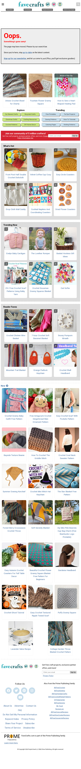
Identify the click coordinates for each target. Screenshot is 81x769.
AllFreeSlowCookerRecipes (59, 715)
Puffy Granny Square (67, 612)
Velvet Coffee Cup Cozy (40, 174)
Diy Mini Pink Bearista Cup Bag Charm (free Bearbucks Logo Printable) (66, 532)
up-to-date (27, 52)
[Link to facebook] (8, 690)
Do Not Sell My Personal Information (20, 714)
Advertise (18, 706)
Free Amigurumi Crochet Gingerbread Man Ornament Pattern (40, 419)
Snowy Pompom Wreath (65, 337)
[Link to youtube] (20, 697)
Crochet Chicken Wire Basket (15, 337)
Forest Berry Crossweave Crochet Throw (14, 529)
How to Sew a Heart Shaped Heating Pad (66, 102)
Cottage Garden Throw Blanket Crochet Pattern (60, 650)
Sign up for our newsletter (15, 58)
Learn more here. (11, 743)
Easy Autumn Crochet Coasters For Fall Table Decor (14, 573)
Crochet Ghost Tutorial (14, 612)
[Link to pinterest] (24, 690)
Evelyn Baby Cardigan (15, 253)
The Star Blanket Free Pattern (66, 493)
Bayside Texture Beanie (14, 455)
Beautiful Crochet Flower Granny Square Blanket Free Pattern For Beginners (40, 575)
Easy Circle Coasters (65, 174)
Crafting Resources (30, 119)
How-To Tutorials (69, 119)
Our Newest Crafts (11, 114)
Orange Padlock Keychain (40, 371)
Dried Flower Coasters (65, 209)
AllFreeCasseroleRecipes (59, 718)
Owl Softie (65, 288)
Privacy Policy (28, 719)
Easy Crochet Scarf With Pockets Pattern (67, 417)
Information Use (27, 138)
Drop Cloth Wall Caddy (16, 209)
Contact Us (31, 706)
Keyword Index (12, 719)
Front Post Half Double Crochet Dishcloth (16, 176)
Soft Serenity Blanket (40, 528)
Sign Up (74, 136)
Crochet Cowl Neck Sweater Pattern (67, 457)
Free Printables (51, 114)
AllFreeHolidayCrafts (59, 694)
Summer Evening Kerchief (14, 491)
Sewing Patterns (50, 119)
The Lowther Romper (40, 253)
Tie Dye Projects (69, 114)
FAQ (20, 710)
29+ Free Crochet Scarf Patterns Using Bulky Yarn (15, 291)
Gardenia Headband (67, 570)
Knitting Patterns (69, 125)
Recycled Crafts (30, 114)
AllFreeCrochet (59, 688)
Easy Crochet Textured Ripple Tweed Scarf (40, 614)
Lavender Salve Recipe (21, 649)
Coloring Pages (51, 125)
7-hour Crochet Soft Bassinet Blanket (40, 337)
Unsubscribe (29, 727)
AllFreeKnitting (59, 691)
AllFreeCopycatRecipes (59, 712)
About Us (7, 706)
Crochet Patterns (11, 125)
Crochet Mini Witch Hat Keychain (40, 493)
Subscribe (29, 723)
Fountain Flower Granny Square (40, 102)
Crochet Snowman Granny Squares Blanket (40, 289)
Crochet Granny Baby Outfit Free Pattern (14, 417)
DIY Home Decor (30, 125)
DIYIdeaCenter (59, 700)
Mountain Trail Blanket (16, 370)
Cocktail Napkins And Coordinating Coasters (40, 211)
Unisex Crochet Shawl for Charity (14, 102)
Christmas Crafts (11, 119)
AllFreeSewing (59, 703)
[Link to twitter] (16, 690)
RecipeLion (59, 709)
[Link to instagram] (32, 690)
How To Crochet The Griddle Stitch (40, 457)
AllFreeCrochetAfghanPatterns (59, 697)
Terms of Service (13, 727)
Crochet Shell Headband (65, 371)
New (3, 386)
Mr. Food (59, 706)
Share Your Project (14, 723)
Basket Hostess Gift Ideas (65, 255)
